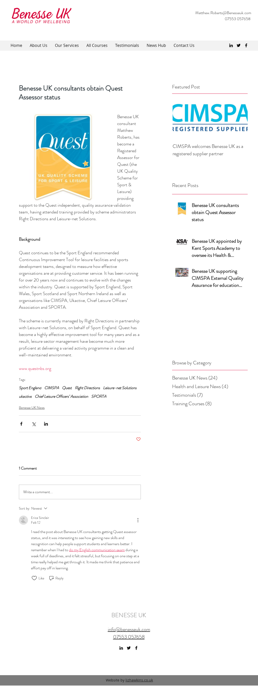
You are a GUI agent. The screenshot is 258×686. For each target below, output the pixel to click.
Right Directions (87, 387)
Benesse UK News (32, 407)
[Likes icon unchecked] (34, 578)
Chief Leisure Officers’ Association (61, 396)
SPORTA (98, 396)
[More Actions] (138, 520)
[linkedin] (231, 45)
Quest (67, 387)
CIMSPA (51, 387)
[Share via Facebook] (21, 423)
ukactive (25, 396)
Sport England (30, 387)
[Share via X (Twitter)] (33, 423)
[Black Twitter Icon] (238, 45)
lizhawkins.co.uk (139, 680)
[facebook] (246, 45)
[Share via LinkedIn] (46, 423)
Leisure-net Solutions (120, 387)
